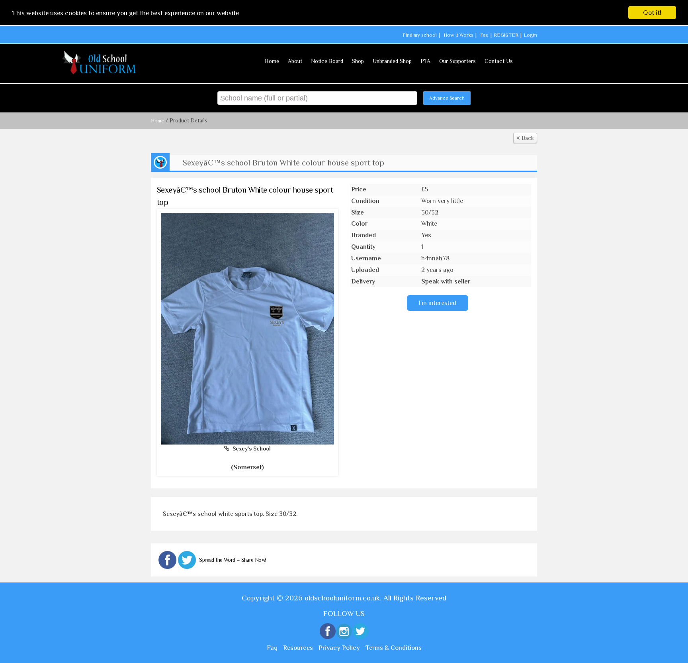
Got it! (652, 12)
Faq (484, 35)
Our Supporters (457, 61)
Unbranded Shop (392, 61)
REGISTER (506, 35)
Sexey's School (250, 448)
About (295, 61)
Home (272, 61)
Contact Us (499, 61)
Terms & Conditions (394, 647)
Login (530, 35)
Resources (298, 647)
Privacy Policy (339, 647)
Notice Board (327, 61)
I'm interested (437, 303)
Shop (358, 61)
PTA (425, 61)
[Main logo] (100, 63)
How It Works (458, 35)
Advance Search (447, 98)
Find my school (420, 35)
